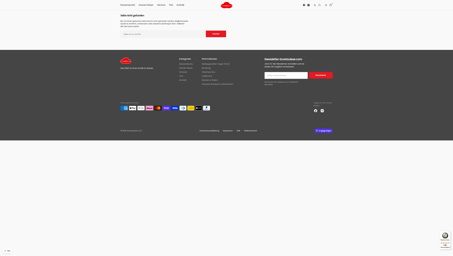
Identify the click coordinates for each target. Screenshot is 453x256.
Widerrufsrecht (250, 130)
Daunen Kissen (186, 68)
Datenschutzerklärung (209, 130)
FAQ (181, 76)
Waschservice (208, 72)
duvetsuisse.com (134, 130)
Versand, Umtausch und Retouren (217, 84)
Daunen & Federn (210, 80)
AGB (238, 130)
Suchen (215, 34)
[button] (319, 5)
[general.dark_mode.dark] (315, 5)
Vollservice (207, 76)
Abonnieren (320, 75)
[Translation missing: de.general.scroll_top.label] (450, 253)
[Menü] (449, 232)
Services (183, 72)
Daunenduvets (186, 64)
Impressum (228, 130)
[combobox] (162, 34)
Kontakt (183, 80)
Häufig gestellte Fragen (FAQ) (216, 64)
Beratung (206, 68)
